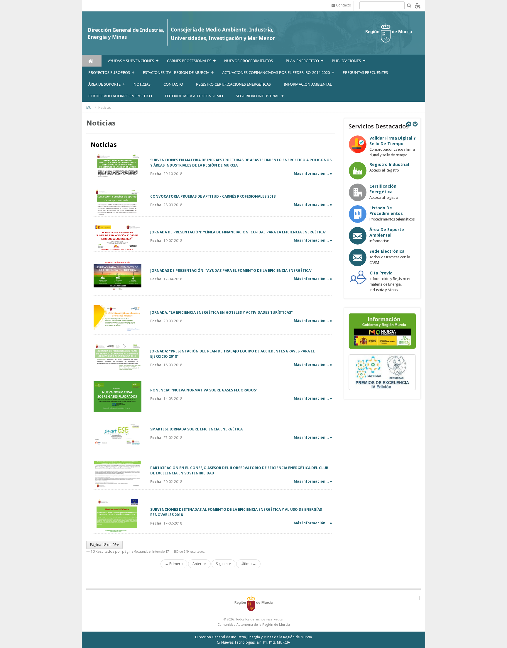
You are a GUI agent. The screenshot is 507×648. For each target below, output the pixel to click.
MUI (89, 107)
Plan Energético (302, 60)
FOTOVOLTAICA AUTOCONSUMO (194, 96)
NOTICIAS (142, 84)
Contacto (173, 84)
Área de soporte (104, 84)
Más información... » (313, 173)
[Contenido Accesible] (418, 5)
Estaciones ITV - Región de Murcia (176, 72)
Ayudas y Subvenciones (131, 60)
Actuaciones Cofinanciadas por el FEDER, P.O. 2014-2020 (276, 72)
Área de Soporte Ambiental (386, 232)
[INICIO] (92, 61)
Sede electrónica (387, 251)
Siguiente (223, 563)
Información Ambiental (308, 84)
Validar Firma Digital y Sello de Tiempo (392, 140)
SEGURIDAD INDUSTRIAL (257, 96)
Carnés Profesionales (189, 60)
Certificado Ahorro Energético (120, 96)
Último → (248, 563)
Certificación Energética (382, 188)
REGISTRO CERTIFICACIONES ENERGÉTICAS (233, 84)
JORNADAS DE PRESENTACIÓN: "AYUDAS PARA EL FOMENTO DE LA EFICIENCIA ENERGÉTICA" (231, 270)
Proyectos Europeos (109, 72)
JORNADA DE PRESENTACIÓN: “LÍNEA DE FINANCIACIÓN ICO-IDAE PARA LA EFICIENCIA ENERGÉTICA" (238, 232)
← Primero (174, 563)
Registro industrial (389, 164)
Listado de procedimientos (386, 210)
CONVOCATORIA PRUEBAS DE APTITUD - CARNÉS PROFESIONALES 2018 (213, 196)
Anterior (199, 563)
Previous (408, 124)
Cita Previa (381, 273)
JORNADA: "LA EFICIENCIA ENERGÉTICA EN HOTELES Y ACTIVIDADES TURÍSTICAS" (221, 312)
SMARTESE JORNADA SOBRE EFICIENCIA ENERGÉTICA (196, 429)
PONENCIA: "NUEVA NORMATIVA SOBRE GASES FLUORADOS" (204, 390)
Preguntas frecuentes (365, 72)
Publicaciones (346, 60)
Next (415, 124)
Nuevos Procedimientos (248, 60)
